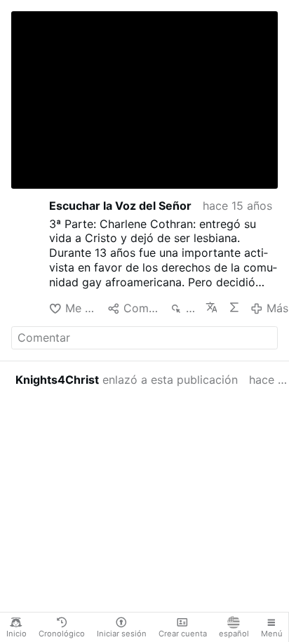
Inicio (16, 633)
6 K (190, 308)
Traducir (211, 307)
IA (233, 307)
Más (277, 308)
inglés (56, 161)
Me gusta (80, 308)
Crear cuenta (183, 633)
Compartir (141, 308)
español (234, 633)
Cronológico (62, 633)
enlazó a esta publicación (126, 380)
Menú (272, 633)
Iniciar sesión (122, 633)
